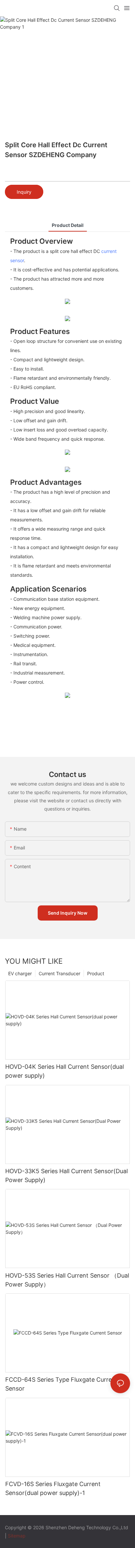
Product (95, 973)
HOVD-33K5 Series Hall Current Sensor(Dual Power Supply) (66, 1175)
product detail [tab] (68, 225)
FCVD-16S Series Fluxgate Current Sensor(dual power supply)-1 (53, 1488)
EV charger (20, 973)
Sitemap (17, 1535)
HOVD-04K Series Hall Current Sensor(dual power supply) (64, 1071)
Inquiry (24, 192)
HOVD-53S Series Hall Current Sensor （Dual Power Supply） (67, 1280)
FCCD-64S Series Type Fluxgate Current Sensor (61, 1384)
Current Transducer (59, 973)
